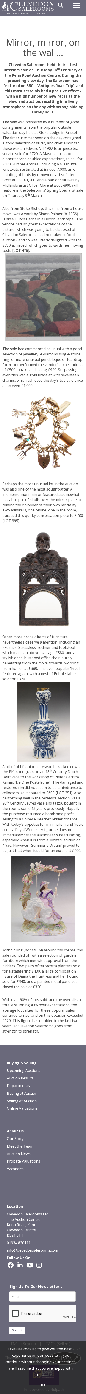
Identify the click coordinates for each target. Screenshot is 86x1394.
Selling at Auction (22, 1100)
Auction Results (20, 1078)
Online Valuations (22, 1108)
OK (43, 1385)
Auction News (19, 1153)
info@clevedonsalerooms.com (32, 1250)
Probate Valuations (23, 1161)
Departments (18, 1085)
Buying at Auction (22, 1093)
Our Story (15, 1138)
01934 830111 (19, 1242)
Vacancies (15, 1168)
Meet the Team (20, 1146)
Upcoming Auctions (23, 1070)
